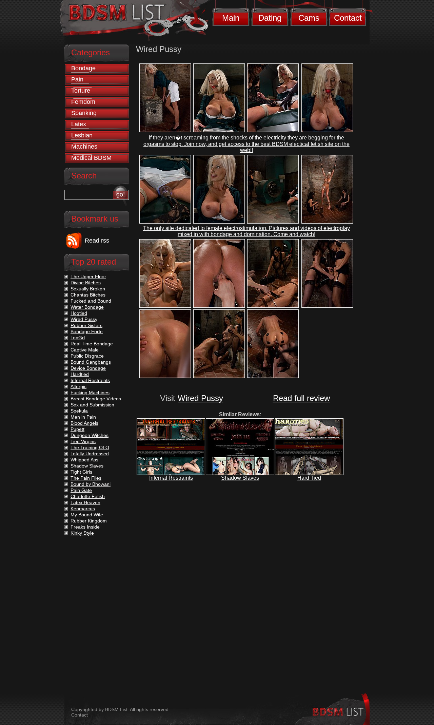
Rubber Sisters (86, 325)
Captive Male (85, 349)
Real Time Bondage (92, 343)
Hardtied (80, 374)
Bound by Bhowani (91, 484)
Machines (84, 146)
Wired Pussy (200, 398)
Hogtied (79, 313)
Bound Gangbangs (91, 362)
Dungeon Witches (89, 435)
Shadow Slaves (240, 478)
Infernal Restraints (171, 478)
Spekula (79, 411)
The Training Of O (90, 447)
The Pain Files (86, 478)
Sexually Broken (88, 288)
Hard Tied (309, 478)
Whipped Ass (84, 459)
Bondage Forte (87, 331)
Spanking (84, 113)
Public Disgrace (87, 356)
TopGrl (78, 337)
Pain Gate (81, 490)
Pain (77, 79)
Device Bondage (88, 368)
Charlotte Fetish (88, 496)
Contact (348, 17)
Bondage (83, 68)
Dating (269, 17)
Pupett (77, 429)
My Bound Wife (87, 514)
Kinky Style (82, 533)
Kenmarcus (83, 508)
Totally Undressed (90, 453)
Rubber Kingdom (89, 520)
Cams (308, 17)
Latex (78, 124)
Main (230, 17)
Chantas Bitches (88, 295)
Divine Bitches (86, 282)
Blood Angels (84, 423)
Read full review (301, 398)
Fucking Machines (90, 392)
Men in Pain (83, 417)
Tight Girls (81, 472)
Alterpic (78, 386)
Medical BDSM (91, 157)
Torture (80, 90)
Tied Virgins (83, 441)
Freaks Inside (85, 527)
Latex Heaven (85, 502)
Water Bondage (87, 307)
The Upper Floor (88, 276)
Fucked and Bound (91, 301)
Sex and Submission (92, 404)
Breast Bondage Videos (96, 398)
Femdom (83, 101)
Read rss (97, 240)
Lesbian (82, 135)
